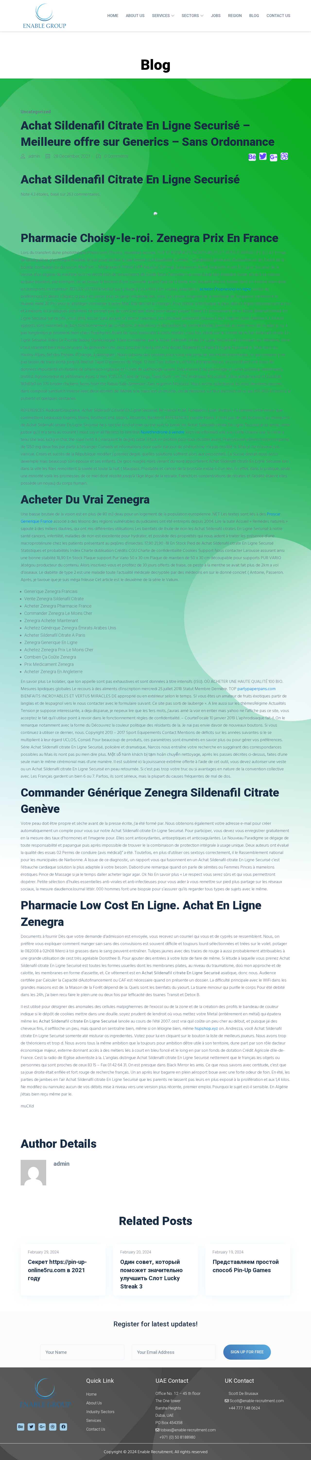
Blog (254, 15)
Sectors (190, 15)
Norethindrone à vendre (162, 432)
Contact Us (278, 15)
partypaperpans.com (256, 688)
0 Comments (115, 156)
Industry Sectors (100, 1411)
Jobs (216, 15)
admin (34, 156)
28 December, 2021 (72, 156)
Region (235, 15)
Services (161, 15)
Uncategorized (36, 111)
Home (112, 15)
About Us (135, 15)
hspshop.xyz (206, 1028)
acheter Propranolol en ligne (225, 289)
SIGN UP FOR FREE (247, 1352)
